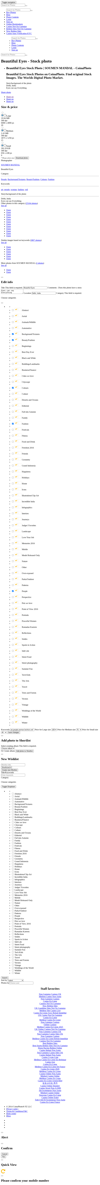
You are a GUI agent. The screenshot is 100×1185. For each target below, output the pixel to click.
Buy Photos (11, 12)
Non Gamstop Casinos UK (50, 994)
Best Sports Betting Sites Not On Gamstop (50, 1046)
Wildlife (24, 717)
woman (14, 189)
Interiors (25, 513)
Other (24, 567)
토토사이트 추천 (50, 1083)
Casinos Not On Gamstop (50, 1003)
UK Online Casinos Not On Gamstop (50, 1029)
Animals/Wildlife (28, 322)
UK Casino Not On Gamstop (50, 1015)
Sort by (4, 980)
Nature (24, 561)
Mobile (24, 549)
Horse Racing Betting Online (50, 1048)
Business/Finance (28, 370)
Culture (24, 394)
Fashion (51, 179)
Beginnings (26, 346)
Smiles (24, 639)
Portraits (25, 615)
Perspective (26, 597)
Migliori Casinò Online (50, 1093)
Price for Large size (43, 729)
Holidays (25, 478)
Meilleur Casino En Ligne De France (50, 1067)
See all (4, 206)
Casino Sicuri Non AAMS (50, 1088)
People (4, 179)
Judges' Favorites (28, 525)
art (2, 189)
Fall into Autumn (28, 412)
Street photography (29, 663)
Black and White (28, 358)
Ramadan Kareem (29, 627)
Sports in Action (28, 645)
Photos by (5, 983)
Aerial (24, 316)
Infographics (26, 507)
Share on (10, 97)
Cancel (4, 1154)
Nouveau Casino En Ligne (50, 1095)
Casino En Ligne (50, 1001)
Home (24, 483)
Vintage (24, 705)
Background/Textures (16, 179)
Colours (43, 179)
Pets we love (26, 603)
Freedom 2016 (27, 448)
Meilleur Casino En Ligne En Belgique (50, 1060)
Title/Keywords (7, 772)
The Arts (25, 681)
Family (24, 418)
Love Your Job (27, 537)
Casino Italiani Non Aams (50, 1050)
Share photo (6, 92)
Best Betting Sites (50, 1043)
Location (27, 293)
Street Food (26, 657)
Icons (23, 489)
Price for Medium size (66, 729)
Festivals (25, 430)
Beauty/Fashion (32, 179)
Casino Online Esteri (50, 1097)
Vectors (24, 699)
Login (8, 19)
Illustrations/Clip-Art (30, 495)
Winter (24, 723)
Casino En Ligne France (50, 1102)
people (7, 189)
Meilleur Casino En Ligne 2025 (50, 1027)
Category (60, 293)
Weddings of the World (31, 711)
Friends (24, 454)
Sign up (9, 22)
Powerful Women (28, 621)
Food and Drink (28, 442)
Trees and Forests (28, 693)
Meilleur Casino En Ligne (50, 1020)
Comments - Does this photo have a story (65, 288)
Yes (3, 1157)
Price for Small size (90, 729)
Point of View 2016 (29, 609)
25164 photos (31, 203)
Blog (8, 15)
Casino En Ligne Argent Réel (50, 1081)
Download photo (22, 158)
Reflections (26, 633)
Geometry (25, 460)
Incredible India (28, 501)
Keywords (5, 729)
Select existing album (9, 746)
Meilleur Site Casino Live (50, 1010)
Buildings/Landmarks (30, 364)
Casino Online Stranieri (50, 1086)
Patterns (24, 585)
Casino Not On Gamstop (16, 26)
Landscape (26, 531)
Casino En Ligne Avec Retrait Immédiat (50, 1013)
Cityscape (25, 382)
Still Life (25, 651)
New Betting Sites (13, 31)
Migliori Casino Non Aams (50, 996)
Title (3, 288)
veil (26, 189)
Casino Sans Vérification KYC (19, 33)
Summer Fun (27, 669)
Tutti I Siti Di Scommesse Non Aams (50, 1100)
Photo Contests (12, 17)
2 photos (39, 263)
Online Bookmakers (14, 24)
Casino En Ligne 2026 (50, 1069)
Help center (11, 1113)
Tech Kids (25, 675)
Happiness (25, 472)
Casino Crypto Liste (50, 1057)
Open (8, 210)
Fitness (24, 436)
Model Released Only (30, 555)
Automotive (26, 328)
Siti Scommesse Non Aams (50, 1090)
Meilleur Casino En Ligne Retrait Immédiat (50, 1039)
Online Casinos (50, 1024)
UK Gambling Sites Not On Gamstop (50, 1008)
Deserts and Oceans (29, 400)
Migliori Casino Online (50, 1076)
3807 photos (36, 240)
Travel (24, 687)
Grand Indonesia (28, 466)
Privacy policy (12, 1109)
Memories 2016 (28, 543)
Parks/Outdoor (27, 579)
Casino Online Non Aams (50, 1074)
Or (2, 751)
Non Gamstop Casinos (50, 999)
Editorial (25, 406)
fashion (21, 189)
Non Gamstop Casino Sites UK (50, 1034)
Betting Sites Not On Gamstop (18, 29)
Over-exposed (27, 573)
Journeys (25, 519)
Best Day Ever (27, 352)
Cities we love (27, 376)
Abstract (25, 310)
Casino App (50, 1062)
